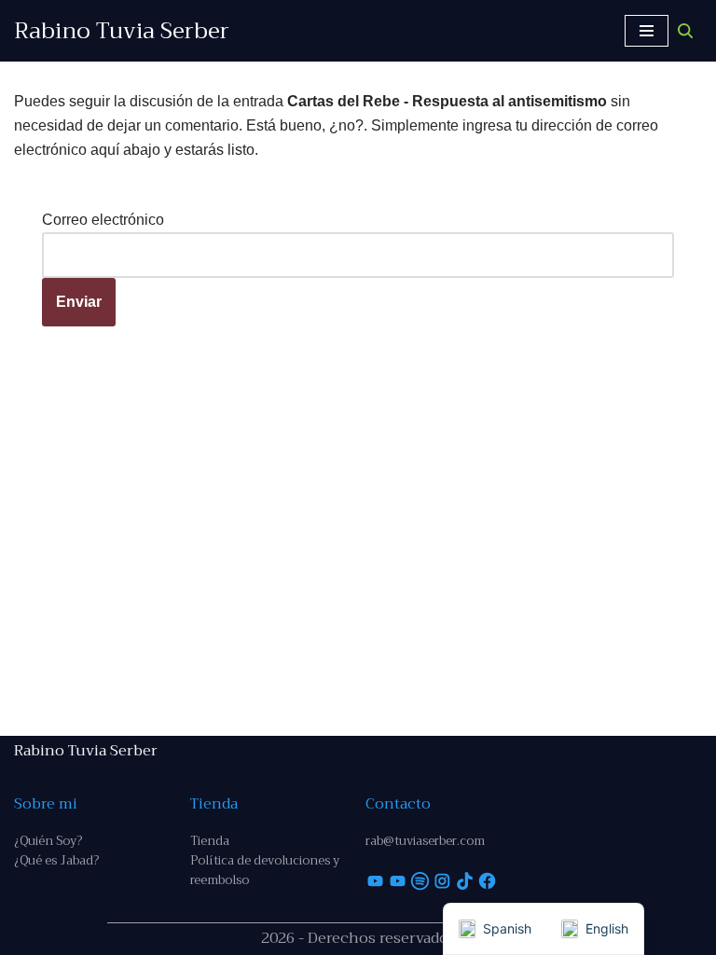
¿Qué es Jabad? (56, 860)
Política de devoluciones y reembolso (264, 870)
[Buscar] (685, 30)
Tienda (209, 840)
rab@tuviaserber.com (425, 840)
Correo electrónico (103, 220)
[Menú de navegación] (646, 31)
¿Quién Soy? (48, 840)
